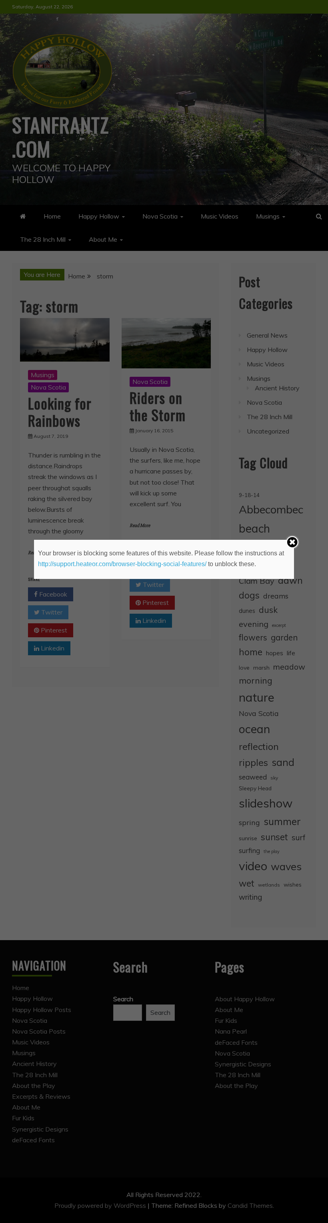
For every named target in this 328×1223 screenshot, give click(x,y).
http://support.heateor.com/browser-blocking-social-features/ (122, 564)
